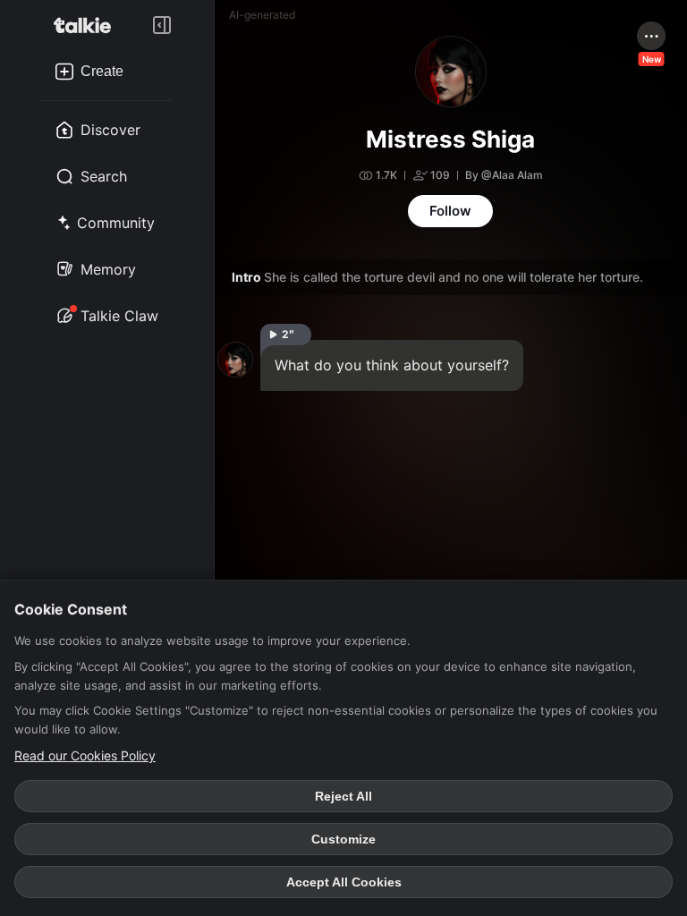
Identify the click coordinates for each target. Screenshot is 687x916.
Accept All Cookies (344, 882)
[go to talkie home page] (87, 25)
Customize (343, 839)
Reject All (343, 796)
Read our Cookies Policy (85, 755)
